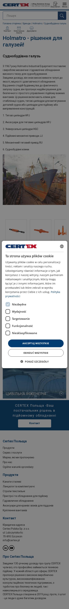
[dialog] (34, 304)
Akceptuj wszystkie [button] (35, 343)
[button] (34, 361)
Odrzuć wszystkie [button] (35, 352)
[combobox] (62, 246)
